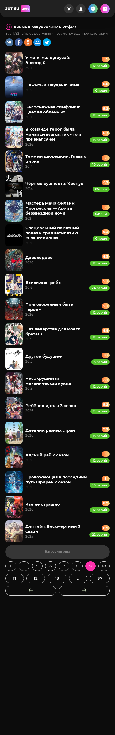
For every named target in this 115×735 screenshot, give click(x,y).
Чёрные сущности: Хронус (54, 183)
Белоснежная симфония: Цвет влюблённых (52, 109)
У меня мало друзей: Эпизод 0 (47, 60)
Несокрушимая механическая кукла (48, 381)
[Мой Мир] (37, 42)
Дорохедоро (39, 257)
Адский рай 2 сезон (47, 454)
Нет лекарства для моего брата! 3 (52, 331)
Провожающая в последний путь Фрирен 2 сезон (56, 479)
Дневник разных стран (50, 430)
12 (36, 578)
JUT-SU (17, 8)
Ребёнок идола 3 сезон (50, 405)
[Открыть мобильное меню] (105, 8)
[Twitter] (47, 42)
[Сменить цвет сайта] (69, 8)
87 (99, 578)
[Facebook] (19, 42)
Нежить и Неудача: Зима (52, 84)
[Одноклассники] (28, 42)
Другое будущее (43, 356)
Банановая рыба (43, 282)
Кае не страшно (42, 504)
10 (104, 565)
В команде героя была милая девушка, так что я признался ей (53, 134)
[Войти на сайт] (81, 8)
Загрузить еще (57, 551)
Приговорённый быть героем (49, 307)
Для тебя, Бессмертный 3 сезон (52, 529)
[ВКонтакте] (9, 42)
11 (14, 578)
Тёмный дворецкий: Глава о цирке (55, 159)
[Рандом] (93, 8)
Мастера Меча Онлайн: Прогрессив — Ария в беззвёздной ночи (50, 208)
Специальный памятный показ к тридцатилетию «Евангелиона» (52, 232)
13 (57, 578)
